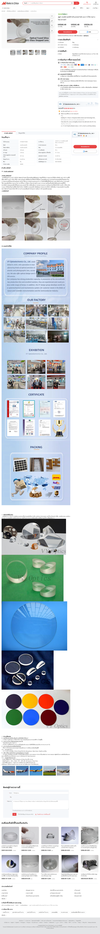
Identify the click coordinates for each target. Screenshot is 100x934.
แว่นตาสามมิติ (29, 893)
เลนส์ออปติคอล (33, 11)
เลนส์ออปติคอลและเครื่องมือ (23, 11)
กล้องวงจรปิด (77, 893)
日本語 (65, 922)
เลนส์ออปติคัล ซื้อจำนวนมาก (78, 912)
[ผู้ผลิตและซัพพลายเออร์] (10, 3)
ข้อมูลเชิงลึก (78, 920)
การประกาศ (27, 920)
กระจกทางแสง (64, 912)
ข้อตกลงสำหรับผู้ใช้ (36, 920)
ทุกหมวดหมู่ (6, 8)
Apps (87, 8)
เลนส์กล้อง (4, 890)
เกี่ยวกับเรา (21, 920)
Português (23, 922)
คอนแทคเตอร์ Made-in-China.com (60, 920)
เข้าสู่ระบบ (95, 4)
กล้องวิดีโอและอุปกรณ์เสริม (56, 890)
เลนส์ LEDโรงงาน (31, 912)
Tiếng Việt (84, 922)
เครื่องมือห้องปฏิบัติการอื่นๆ (56, 896)
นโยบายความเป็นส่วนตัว (46, 920)
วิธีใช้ (81, 8)
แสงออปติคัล (55, 912)
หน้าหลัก (3, 11)
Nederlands (51, 922)
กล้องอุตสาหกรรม (30, 890)
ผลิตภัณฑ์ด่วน (71, 920)
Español (17, 922)
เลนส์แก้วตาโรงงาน (43, 912)
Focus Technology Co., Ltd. (51, 925)
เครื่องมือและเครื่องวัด (11, 11)
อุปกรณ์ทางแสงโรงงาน (18, 912)
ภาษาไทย (74, 922)
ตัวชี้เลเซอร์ (4, 896)
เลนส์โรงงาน (6, 912)
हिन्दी (70, 922)
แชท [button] (89, 32)
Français (28, 922)
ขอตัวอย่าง (86, 35)
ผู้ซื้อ (74, 8)
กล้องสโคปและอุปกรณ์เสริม (32, 896)
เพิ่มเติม (3, 898)
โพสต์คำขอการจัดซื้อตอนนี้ (42, 814)
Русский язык (35, 922)
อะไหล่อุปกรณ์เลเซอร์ (55, 893)
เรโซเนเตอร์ (77, 890)
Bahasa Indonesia (92, 922)
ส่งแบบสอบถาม (67, 32)
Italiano (41, 922)
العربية (57, 922)
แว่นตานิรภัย (5, 893)
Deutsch (46, 922)
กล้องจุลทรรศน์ (77, 896)
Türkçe (79, 922)
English (12, 922)
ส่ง (14, 814)
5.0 (79, 135)
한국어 (61, 922)
